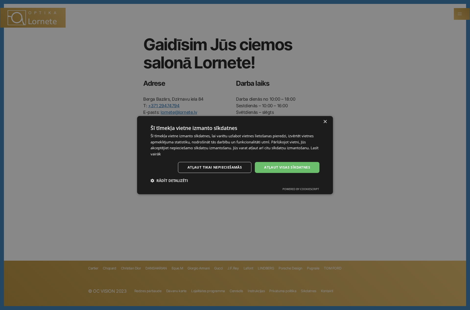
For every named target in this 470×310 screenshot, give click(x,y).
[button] (169, 180)
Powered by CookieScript (300, 189)
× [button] (325, 121)
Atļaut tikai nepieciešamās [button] (215, 167)
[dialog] (235, 155)
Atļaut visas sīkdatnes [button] (287, 167)
